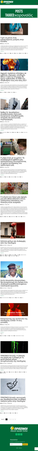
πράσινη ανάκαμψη (13, 255)
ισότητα (17, 254)
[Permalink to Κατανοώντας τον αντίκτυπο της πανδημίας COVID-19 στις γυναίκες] (14, 315)
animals (3, 216)
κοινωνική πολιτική (23, 254)
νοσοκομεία (22, 53)
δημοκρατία (12, 254)
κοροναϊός (17, 53)
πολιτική (19, 132)
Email (16, 434)
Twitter (21, 434)
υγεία (27, 53)
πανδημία (15, 132)
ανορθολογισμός (4, 132)
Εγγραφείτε (25, 444)
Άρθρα (2, 43)
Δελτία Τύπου (4, 245)
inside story (8, 53)
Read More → (2, 51)
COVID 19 (3, 53)
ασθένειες (7, 216)
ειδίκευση (12, 53)
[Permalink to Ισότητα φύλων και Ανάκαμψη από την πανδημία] (12, 238)
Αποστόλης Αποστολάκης (5, 297)
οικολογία (23, 216)
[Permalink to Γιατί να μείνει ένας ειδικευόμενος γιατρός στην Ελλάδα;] (14, 34)
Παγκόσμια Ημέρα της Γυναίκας (19, 335)
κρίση (7, 255)
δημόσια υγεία (13, 297)
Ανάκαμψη (3, 254)
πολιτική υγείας (25, 132)
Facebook (19, 434)
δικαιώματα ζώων (12, 216)
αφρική (7, 92)
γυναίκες (8, 254)
